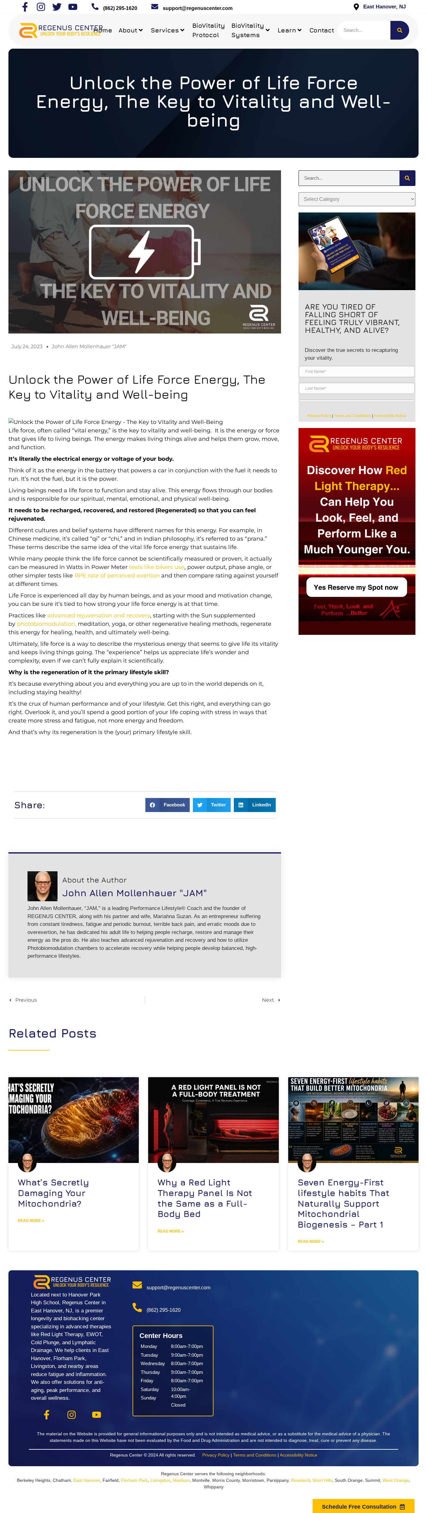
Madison (181, 1480)
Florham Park (134, 1480)
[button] (167, 805)
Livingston (160, 1480)
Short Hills (322, 1480)
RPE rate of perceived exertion (117, 575)
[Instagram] (41, 7)
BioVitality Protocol (208, 30)
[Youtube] (73, 7)
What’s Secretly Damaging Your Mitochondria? (53, 1192)
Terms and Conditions (352, 416)
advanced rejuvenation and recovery (98, 615)
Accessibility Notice (390, 416)
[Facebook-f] (25, 7)
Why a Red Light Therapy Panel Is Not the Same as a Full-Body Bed (205, 1198)
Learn (287, 30)
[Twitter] (57, 7)
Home (102, 30)
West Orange (396, 1480)
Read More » (31, 1221)
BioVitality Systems (247, 30)
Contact (321, 30)
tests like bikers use (156, 567)
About (127, 30)
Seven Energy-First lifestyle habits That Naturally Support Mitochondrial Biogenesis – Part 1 (343, 1203)
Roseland (300, 1480)
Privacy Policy (319, 416)
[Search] (399, 30)
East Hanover (86, 1480)
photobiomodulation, (47, 623)
